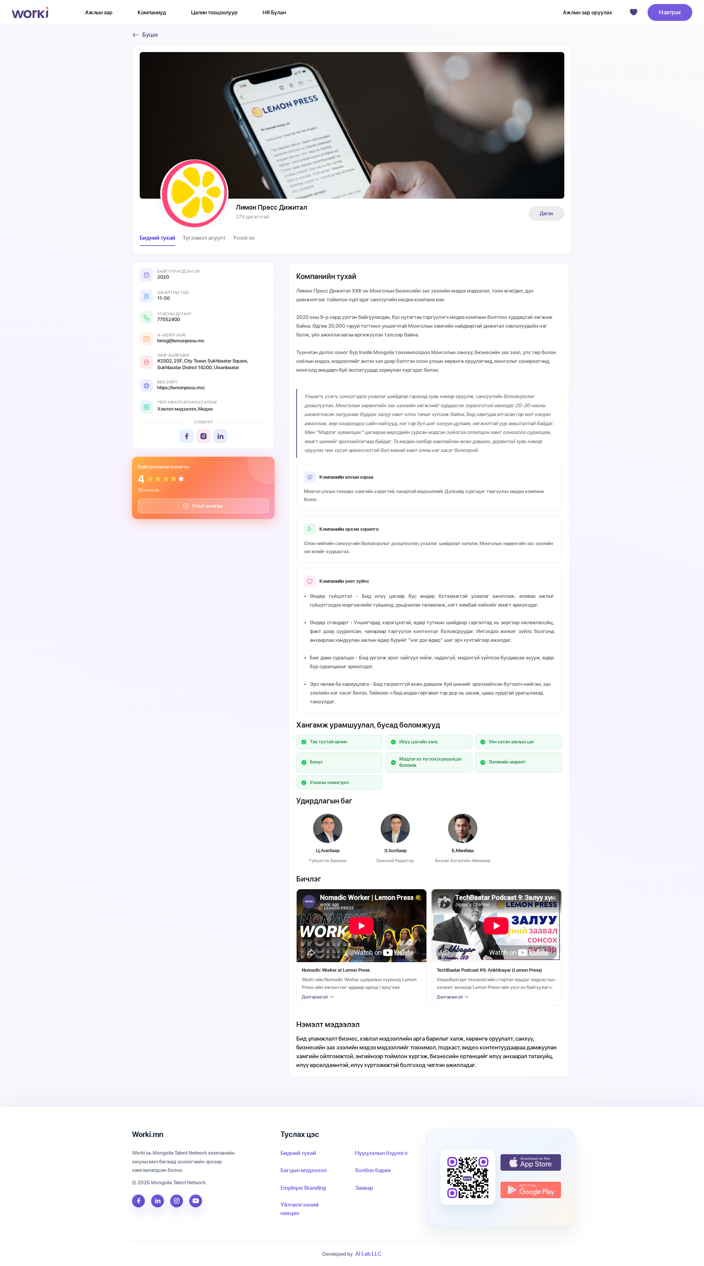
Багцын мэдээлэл (303, 1170)
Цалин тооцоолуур (214, 12)
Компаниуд (152, 12)
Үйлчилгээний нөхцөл (299, 1209)
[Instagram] (203, 436)
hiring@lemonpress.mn (180, 340)
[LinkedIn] (220, 436)
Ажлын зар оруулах (587, 12)
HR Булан (274, 12)
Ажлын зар (99, 12)
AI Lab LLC (368, 1254)
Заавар (364, 1188)
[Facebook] (187, 436)
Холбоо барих (373, 1170)
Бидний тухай (298, 1153)
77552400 (168, 319)
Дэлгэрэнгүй (315, 997)
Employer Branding (303, 1188)
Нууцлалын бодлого (381, 1153)
